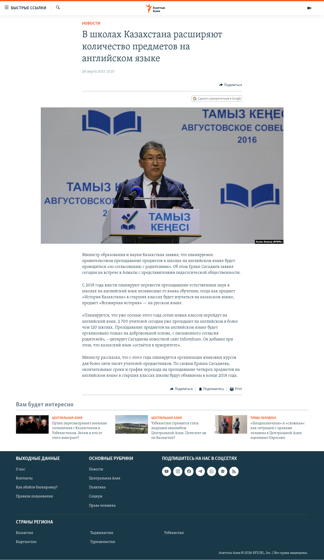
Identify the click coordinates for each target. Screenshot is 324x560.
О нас (20, 470)
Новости (91, 24)
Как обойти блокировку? (36, 488)
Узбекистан (174, 533)
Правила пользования (34, 497)
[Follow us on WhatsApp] (211, 471)
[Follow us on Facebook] (189, 471)
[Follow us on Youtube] (166, 471)
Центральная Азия (67, 418)
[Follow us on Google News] (222, 471)
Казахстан (24, 533)
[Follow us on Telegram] (200, 471)
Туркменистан (102, 542)
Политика (97, 488)
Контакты (24, 479)
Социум (95, 497)
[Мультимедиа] (309, 8)
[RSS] (233, 471)
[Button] (230, 85)
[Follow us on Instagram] (177, 471)
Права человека (263, 418)
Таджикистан (101, 533)
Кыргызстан (26, 542)
